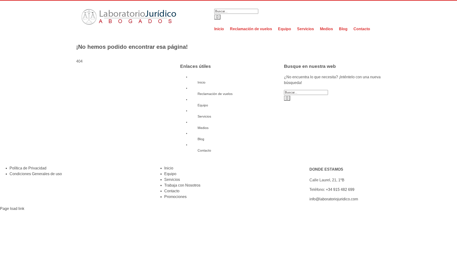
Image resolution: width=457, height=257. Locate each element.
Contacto (204, 150)
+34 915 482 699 (340, 190)
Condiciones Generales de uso (36, 174)
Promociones (175, 197)
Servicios (204, 116)
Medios (203, 128)
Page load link (12, 209)
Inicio (201, 82)
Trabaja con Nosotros (182, 185)
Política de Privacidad (28, 168)
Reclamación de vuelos (215, 94)
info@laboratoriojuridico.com (333, 199)
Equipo (203, 105)
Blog (201, 139)
